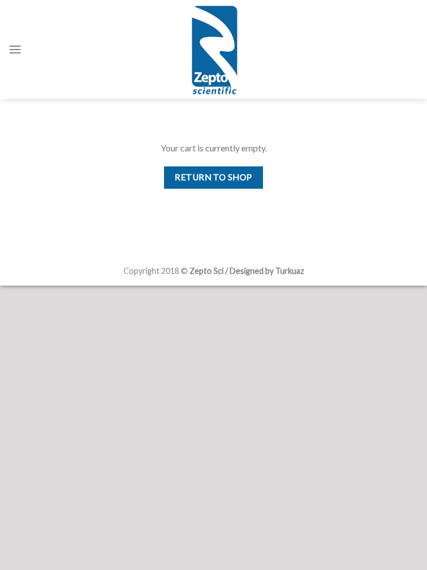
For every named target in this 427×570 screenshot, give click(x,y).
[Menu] (15, 49)
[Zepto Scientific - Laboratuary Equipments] (213, 49)
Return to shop (213, 177)
